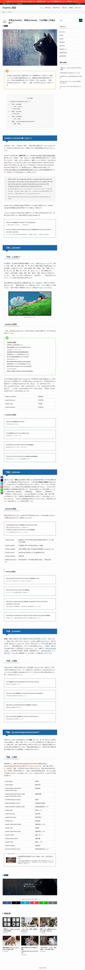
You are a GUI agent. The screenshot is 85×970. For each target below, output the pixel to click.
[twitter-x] (77, 4)
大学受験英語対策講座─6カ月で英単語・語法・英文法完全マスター (35, 857)
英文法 (63, 45)
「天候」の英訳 (16, 118)
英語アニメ (64, 49)
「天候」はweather (16, 116)
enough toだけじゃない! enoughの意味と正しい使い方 (70, 82)
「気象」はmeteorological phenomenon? (22, 121)
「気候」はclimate (15, 111)
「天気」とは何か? (17, 106)
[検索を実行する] (80, 20)
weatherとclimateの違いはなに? (19, 101)
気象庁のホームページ (42, 263)
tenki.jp (38, 283)
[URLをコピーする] (52, 902)
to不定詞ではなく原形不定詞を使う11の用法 (71, 77)
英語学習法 (64, 52)
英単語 (6, 25)
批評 (62, 35)
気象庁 (6, 479)
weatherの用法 (16, 108)
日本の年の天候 (45, 650)
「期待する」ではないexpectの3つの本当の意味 (70, 68)
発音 (62, 38)
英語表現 (63, 56)
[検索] (81, 4)
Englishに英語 (9, 8)
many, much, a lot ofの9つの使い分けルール (70, 87)
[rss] (79, 4)
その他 (63, 32)
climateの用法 (16, 113)
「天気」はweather (16, 104)
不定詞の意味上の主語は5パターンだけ (70, 73)
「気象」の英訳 (16, 123)
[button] (7, 902)
